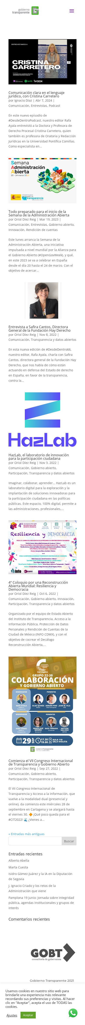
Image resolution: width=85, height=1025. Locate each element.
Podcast (54, 106)
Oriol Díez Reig (25, 219)
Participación (17, 473)
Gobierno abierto (61, 224)
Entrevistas (39, 106)
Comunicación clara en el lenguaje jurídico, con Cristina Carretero (36, 94)
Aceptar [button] (28, 1015)
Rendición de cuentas (42, 230)
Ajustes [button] (12, 1015)
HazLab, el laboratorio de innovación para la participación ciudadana (38, 457)
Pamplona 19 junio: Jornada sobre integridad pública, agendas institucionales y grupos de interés (41, 903)
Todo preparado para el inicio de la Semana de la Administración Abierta (38, 213)
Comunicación (18, 106)
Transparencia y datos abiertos (53, 340)
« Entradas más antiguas (26, 834)
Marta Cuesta (18, 867)
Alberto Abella (18, 860)
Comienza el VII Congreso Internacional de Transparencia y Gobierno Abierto (40, 762)
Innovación (16, 230)
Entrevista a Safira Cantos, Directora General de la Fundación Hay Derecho (39, 328)
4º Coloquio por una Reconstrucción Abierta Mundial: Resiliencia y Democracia (38, 586)
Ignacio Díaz (23, 100)
